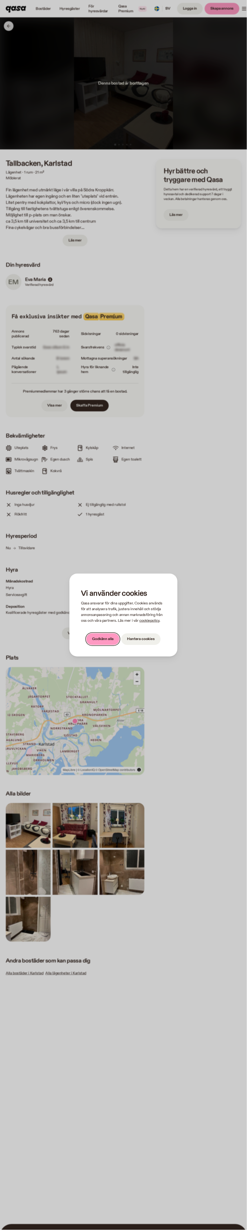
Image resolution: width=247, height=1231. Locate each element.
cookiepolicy (149, 620)
